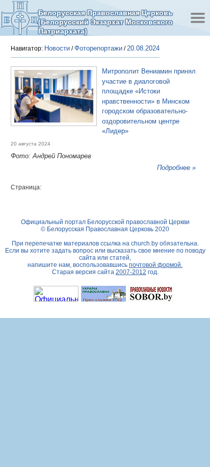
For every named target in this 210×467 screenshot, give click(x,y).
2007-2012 (131, 272)
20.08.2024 (143, 48)
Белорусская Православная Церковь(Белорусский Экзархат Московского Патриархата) (105, 22)
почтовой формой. (155, 264)
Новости (57, 48)
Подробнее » (176, 167)
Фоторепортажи (98, 48)
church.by (144, 243)
